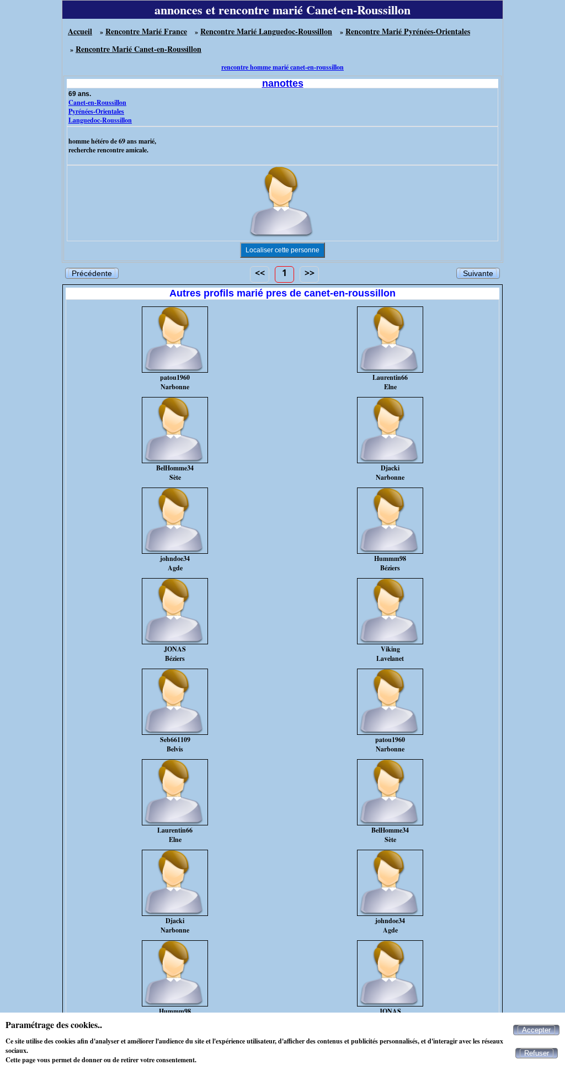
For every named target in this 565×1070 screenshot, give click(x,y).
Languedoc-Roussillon (100, 120)
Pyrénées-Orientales (96, 111)
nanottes (282, 83)
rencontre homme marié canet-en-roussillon (282, 67)
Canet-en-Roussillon (97, 102)
